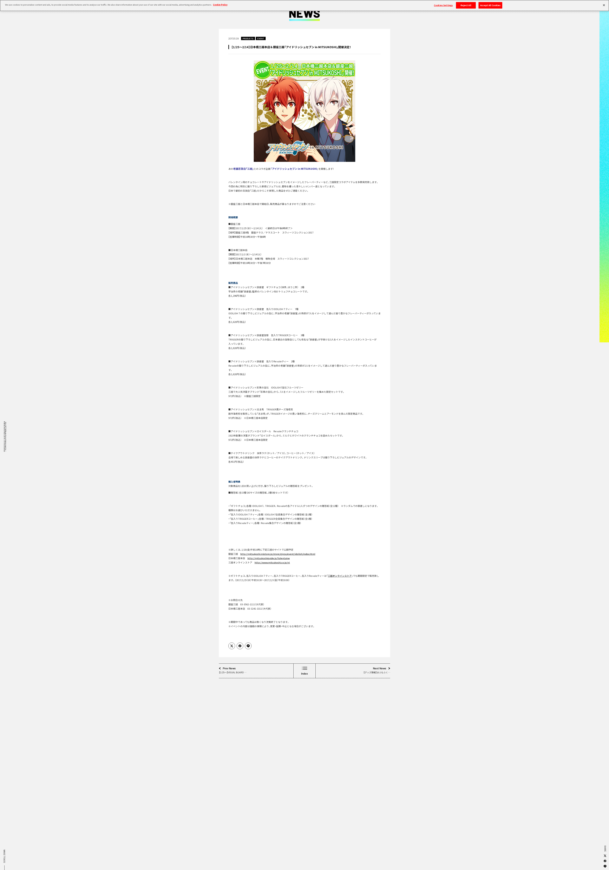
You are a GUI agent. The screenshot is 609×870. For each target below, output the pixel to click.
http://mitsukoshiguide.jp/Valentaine (268, 558)
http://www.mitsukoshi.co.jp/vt (272, 562)
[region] (304, 5)
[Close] (603, 5)
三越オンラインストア (340, 575)
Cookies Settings (443, 5)
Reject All (466, 5)
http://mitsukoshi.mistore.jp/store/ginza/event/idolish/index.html (277, 554)
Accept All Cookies (490, 5)
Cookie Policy (220, 4)
